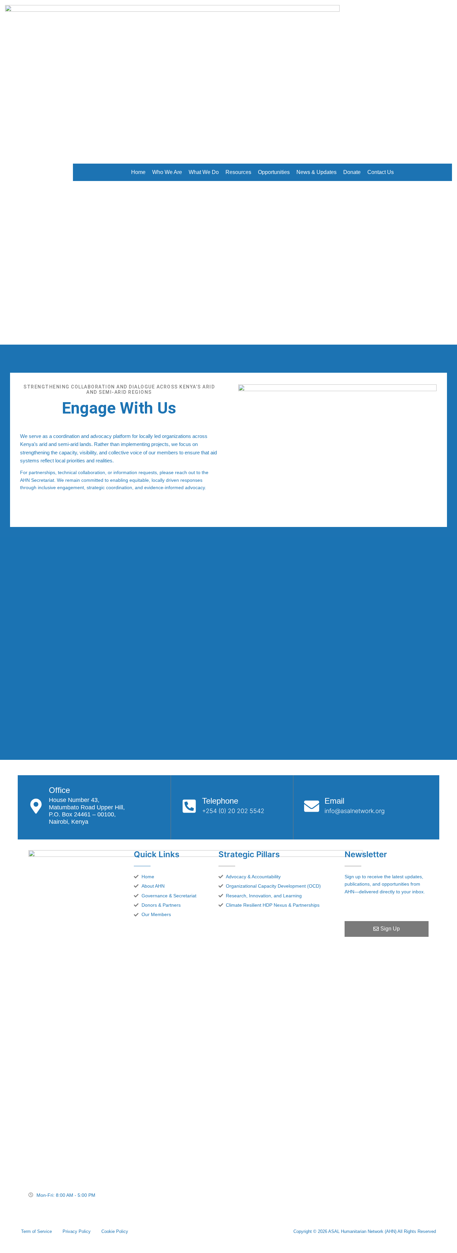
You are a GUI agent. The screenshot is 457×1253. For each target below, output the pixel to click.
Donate (352, 172)
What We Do (204, 172)
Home (138, 172)
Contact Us (380, 172)
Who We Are (167, 172)
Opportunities (274, 172)
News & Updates (316, 172)
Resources (238, 172)
